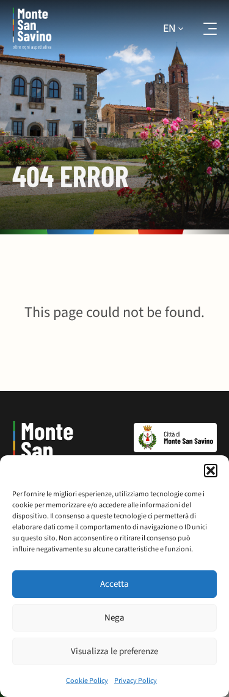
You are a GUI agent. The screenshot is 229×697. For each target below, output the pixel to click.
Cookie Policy (87, 681)
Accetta (114, 584)
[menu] (202, 28)
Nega (114, 617)
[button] (211, 470)
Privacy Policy (135, 681)
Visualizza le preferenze (114, 651)
